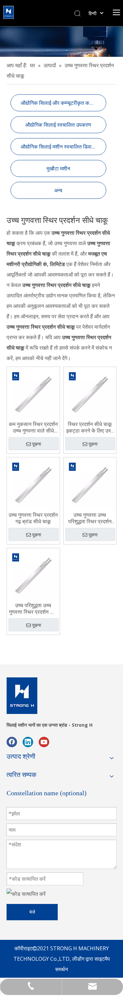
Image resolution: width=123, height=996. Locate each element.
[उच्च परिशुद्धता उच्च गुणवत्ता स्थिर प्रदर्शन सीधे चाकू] (33, 573)
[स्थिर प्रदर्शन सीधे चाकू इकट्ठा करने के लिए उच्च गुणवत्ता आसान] (90, 392)
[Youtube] (44, 741)
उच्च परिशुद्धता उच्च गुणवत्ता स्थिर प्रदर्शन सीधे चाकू (33, 608)
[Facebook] (12, 741)
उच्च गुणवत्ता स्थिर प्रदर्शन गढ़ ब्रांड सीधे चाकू (33, 518)
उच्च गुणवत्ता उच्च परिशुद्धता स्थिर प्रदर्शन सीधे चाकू (90, 518)
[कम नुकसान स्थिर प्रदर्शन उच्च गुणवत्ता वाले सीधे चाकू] (33, 392)
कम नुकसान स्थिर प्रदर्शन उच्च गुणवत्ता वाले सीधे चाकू (33, 427)
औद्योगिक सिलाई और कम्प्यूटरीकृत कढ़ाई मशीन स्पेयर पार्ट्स (63, 102)
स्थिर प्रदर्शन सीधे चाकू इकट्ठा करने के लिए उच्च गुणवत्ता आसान (89, 427)
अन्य (58, 190)
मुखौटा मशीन (58, 168)
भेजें (32, 912)
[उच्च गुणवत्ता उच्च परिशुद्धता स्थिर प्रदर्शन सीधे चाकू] (90, 483)
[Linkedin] (28, 741)
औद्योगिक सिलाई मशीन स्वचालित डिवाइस (59, 146)
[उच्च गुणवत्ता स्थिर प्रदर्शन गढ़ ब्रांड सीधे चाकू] (33, 483)
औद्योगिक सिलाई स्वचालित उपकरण (58, 124)
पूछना (36, 444)
